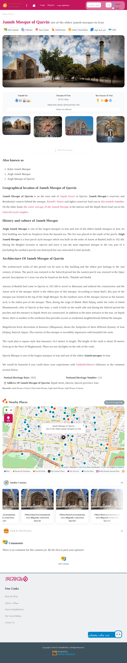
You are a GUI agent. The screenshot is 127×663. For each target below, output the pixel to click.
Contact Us (10, 622)
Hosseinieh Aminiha (112, 201)
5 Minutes (28, 30)
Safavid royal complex (15, 212)
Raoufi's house (55, 201)
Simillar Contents (18, 483)
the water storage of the (46, 206)
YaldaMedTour (84, 364)
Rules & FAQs (11, 596)
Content (117, 4)
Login (42, 5)
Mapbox (121, 467)
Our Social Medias (13, 616)
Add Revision (60, 30)
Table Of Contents (64, 150)
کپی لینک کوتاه (100, 30)
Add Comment (13, 30)
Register (51, 5)
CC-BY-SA (105, 467)
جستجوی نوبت (63, 5)
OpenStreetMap (85, 467)
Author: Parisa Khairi (80, 30)
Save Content (44, 30)
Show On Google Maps (114, 402)
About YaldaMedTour (14, 609)
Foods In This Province (21, 531)
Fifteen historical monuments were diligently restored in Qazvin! (107, 518)
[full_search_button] (109, 4)
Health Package (115, 9)
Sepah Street (67, 196)
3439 (114, 30)
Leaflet (65, 467)
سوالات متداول (12, 603)
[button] (63, 437)
